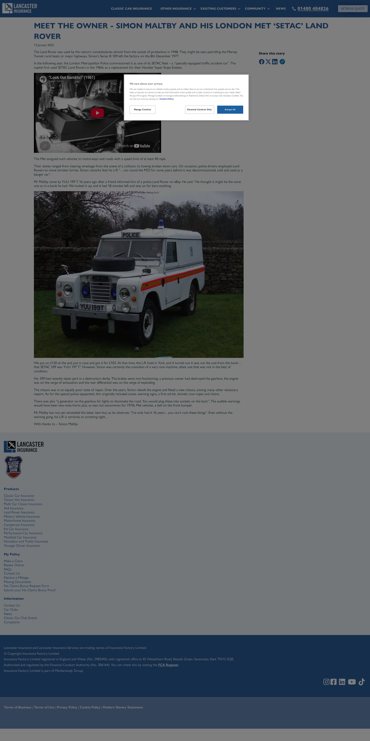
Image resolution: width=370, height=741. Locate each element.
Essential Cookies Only (199, 109)
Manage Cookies (142, 109)
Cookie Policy (167, 99)
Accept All (230, 109)
